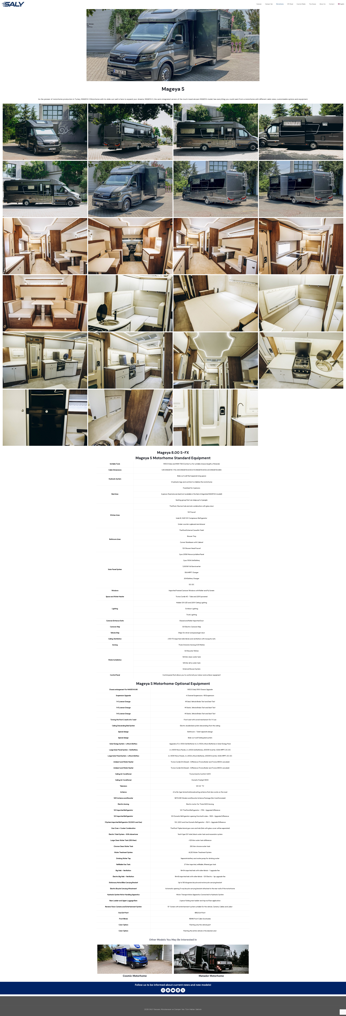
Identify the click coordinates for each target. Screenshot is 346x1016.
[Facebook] (168, 990)
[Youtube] (173, 990)
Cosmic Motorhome (135, 976)
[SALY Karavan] (13, 4)
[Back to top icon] (337, 1012)
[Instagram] (163, 990)
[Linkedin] (178, 990)
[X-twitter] (183, 990)
